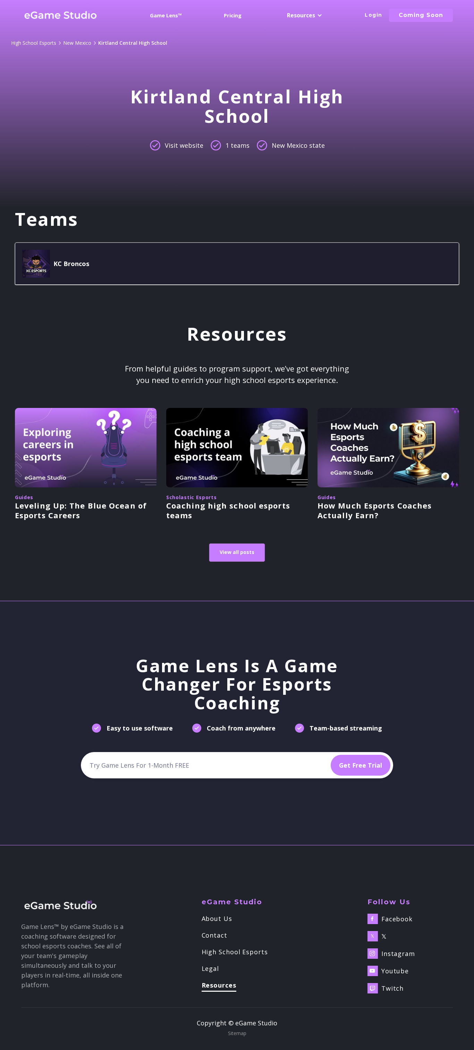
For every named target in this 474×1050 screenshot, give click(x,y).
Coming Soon (421, 15)
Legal (210, 968)
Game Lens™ (166, 15)
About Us (217, 918)
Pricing (233, 15)
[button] (303, 15)
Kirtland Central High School (132, 43)
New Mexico (77, 43)
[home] (60, 15)
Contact (214, 935)
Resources (219, 985)
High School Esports (33, 43)
